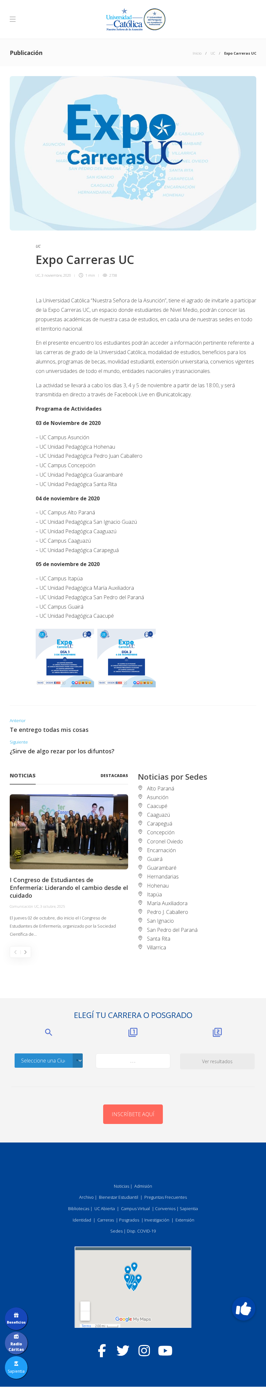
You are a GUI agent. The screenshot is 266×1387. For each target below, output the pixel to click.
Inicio (197, 53)
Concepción (161, 832)
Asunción (157, 797)
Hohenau (158, 885)
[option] (69, 866)
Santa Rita (158, 938)
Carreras (105, 1220)
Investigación (156, 1220)
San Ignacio (160, 920)
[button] (244, 1309)
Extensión (184, 1220)
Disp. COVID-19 (141, 1231)
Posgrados (129, 1220)
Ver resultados (217, 1061)
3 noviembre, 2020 (56, 275)
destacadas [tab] (114, 775)
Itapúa (154, 894)
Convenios (165, 1208)
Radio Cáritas (16, 1346)
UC (213, 53)
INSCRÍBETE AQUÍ (133, 1114)
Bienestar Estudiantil (118, 1197)
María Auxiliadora (167, 903)
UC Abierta (104, 1208)
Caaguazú (158, 814)
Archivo (86, 1197)
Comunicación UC (24, 906)
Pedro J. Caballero (167, 912)
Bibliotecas (78, 1208)
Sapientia (189, 1208)
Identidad (82, 1220)
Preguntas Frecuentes (165, 1197)
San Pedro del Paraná (172, 929)
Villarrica (156, 947)
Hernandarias (163, 876)
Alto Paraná (160, 788)
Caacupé (157, 806)
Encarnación (161, 850)
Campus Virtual (135, 1208)
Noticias (121, 1186)
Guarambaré (161, 867)
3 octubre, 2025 (52, 906)
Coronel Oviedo (165, 841)
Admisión (143, 1186)
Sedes (116, 1231)
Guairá (155, 859)
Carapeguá (159, 823)
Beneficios (16, 1322)
